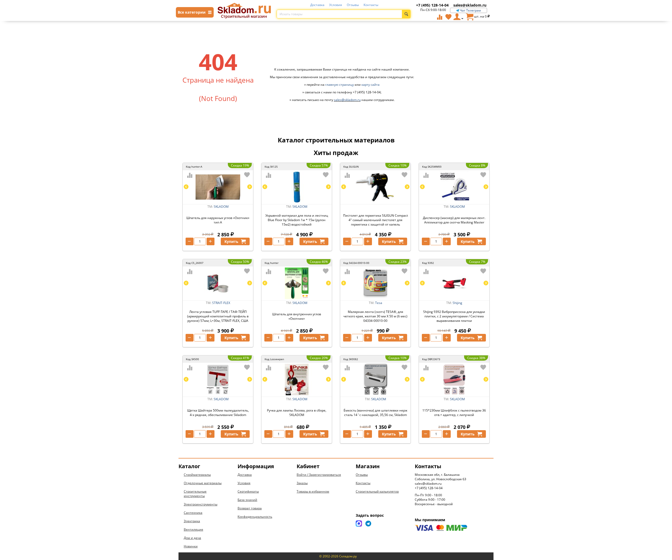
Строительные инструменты (195, 493)
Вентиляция (193, 529)
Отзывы (353, 5)
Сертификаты (248, 491)
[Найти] (406, 14)
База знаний (247, 500)
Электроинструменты (200, 504)
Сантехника (193, 512)
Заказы (302, 483)
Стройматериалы (197, 474)
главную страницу (339, 84)
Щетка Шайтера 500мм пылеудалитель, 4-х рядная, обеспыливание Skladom (218, 412)
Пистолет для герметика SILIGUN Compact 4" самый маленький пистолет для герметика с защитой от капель (375, 220)
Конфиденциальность (255, 516)
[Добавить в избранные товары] (247, 174)
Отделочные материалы (203, 483)
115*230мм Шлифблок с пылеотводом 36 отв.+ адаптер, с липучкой (454, 412)
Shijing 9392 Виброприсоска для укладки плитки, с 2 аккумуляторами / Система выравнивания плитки (454, 316)
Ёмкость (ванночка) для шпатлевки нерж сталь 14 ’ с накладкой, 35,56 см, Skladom (375, 412)
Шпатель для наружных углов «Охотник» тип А (217, 220)
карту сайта (370, 84)
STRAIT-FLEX (221, 303)
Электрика (192, 521)
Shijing (457, 303)
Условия (335, 5)
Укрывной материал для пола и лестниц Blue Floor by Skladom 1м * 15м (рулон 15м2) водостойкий (296, 220)
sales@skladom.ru (469, 5)
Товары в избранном (313, 491)
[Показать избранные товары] (448, 16)
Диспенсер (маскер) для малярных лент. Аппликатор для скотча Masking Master (454, 220)
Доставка (317, 5)
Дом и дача (192, 538)
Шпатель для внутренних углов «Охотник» (296, 316)
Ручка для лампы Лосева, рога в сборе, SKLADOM (296, 412)
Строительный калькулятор (377, 491)
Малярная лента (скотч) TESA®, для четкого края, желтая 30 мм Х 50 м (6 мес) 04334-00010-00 (375, 316)
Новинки (191, 546)
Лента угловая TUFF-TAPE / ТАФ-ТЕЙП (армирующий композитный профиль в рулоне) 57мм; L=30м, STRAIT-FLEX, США (218, 316)
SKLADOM (221, 206)
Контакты (371, 5)
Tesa (378, 303)
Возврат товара (250, 508)
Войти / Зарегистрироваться (319, 474)
